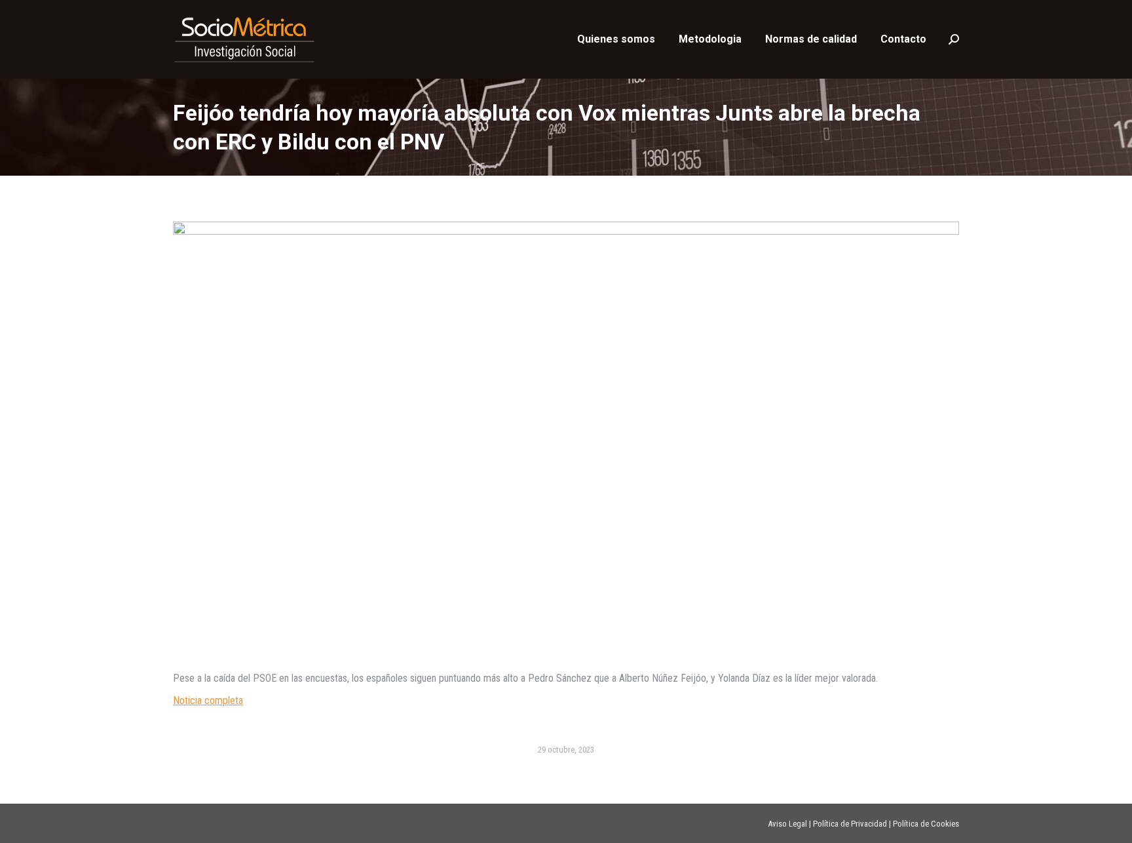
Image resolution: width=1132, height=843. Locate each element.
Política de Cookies (926, 824)
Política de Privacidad (850, 824)
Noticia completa (208, 700)
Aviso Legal (787, 824)
